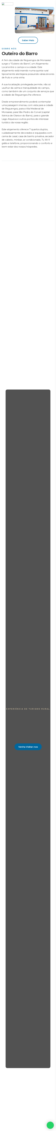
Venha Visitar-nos (28, 746)
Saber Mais (28, 40)
